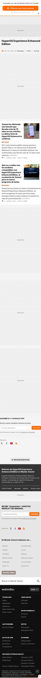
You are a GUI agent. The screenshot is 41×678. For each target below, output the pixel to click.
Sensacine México (27, 660)
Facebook (6, 443)
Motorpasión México (27, 666)
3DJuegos (24, 600)
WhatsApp (20, 51)
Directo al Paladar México (10, 666)
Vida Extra (24, 603)
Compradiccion (7, 646)
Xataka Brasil (6, 660)
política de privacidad (28, 432)
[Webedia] (8, 590)
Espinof (23, 617)
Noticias (5, 142)
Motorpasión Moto (27, 630)
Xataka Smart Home (8, 609)
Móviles (25, 488)
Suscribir (36, 428)
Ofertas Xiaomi (35, 488)
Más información (32, 676)
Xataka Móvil (6, 603)
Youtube (11, 443)
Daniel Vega (11, 158)
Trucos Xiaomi (26, 562)
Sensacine (24, 614)
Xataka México (7, 657)
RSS (16, 443)
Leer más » (13, 155)
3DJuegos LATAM (27, 657)
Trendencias (6, 641)
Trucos (23, 550)
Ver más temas (9, 573)
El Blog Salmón (26, 641)
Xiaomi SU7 (25, 566)
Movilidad (17, 488)
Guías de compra (27, 558)
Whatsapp (5, 562)
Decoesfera (6, 644)
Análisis (4, 550)
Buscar (38, 581)
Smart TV (5, 566)
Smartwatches (26, 546)
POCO (29, 51)
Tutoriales (5, 554)
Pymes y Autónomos (27, 644)
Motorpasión (25, 627)
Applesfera (5, 606)
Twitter (1, 443)
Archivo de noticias (21, 460)
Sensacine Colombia (27, 663)
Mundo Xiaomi (7, 612)
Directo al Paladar (8, 627)
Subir (33, 589)
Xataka (4, 600)
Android (36, 51)
